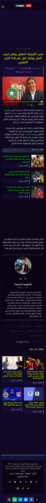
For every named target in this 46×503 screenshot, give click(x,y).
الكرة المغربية (23, 476)
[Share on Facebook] (31, 499)
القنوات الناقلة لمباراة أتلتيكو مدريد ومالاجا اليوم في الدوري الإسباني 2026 (34, 404)
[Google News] (23, 341)
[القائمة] (4, 7)
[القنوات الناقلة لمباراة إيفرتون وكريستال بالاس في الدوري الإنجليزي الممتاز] (37, 176)
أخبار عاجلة (19, 48)
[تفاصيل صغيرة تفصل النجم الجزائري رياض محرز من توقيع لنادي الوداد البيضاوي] (12, 362)
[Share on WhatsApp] (14, 499)
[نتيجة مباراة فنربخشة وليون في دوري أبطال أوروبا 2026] (12, 394)
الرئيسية (26, 48)
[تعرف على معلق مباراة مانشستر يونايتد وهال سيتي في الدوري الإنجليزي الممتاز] (37, 192)
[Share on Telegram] (20, 499)
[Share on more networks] (9, 499)
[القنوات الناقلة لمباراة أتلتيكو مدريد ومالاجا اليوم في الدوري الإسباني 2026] (34, 394)
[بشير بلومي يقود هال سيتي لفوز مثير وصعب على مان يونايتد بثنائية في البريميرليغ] (37, 161)
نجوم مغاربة (19, 473)
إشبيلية (14, 113)
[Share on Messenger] (26, 499)
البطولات (28, 473)
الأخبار (34, 473)
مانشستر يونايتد (16, 331)
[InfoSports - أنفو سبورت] (23, 5)
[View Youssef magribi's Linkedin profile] (20, 279)
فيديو (12, 473)
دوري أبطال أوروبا (34, 331)
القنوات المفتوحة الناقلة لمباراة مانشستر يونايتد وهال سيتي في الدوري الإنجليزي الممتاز (35, 375)
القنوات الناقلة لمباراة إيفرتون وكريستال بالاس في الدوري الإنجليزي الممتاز (17, 174)
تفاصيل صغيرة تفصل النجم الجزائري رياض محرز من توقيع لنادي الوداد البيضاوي (12, 373)
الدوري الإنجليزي (24, 326)
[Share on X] (37, 499)
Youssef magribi (24, 68)
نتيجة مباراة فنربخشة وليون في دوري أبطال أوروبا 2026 (12, 403)
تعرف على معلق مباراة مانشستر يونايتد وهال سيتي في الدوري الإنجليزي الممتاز (18, 190)
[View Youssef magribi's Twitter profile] (25, 279)
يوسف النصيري (31, 134)
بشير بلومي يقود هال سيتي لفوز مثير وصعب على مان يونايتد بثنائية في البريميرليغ (16, 159)
